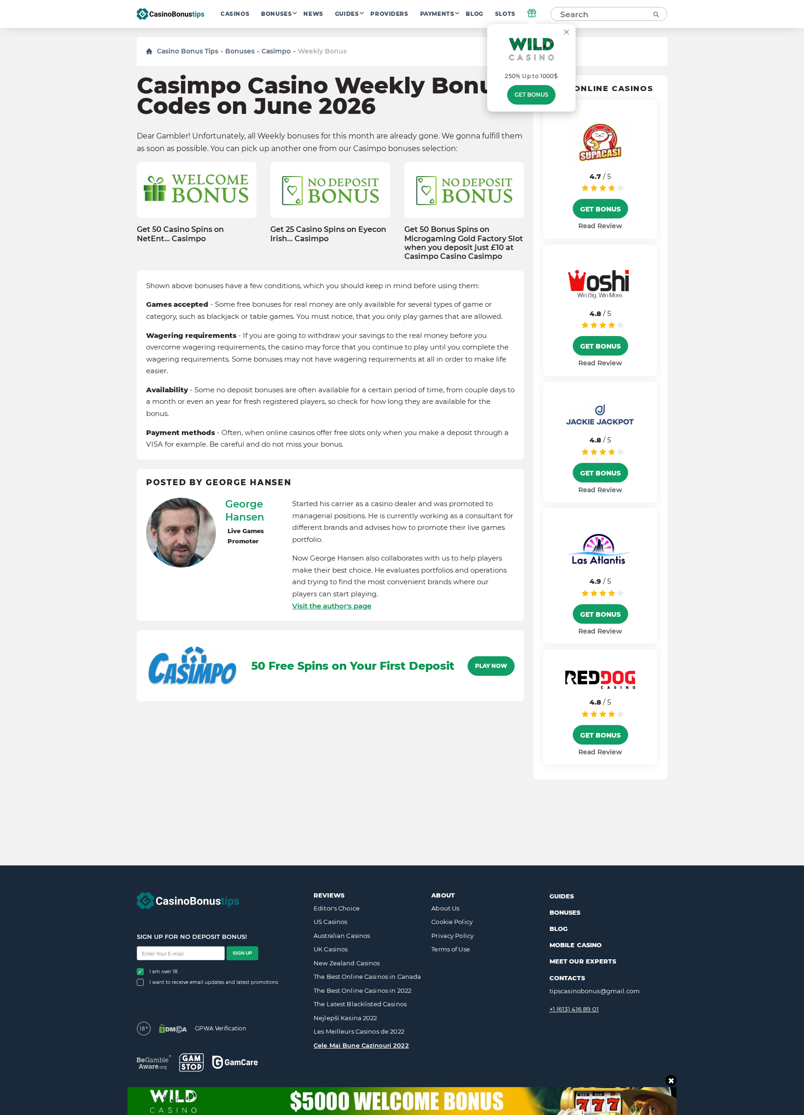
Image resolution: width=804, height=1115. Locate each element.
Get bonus (531, 95)
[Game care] (235, 1062)
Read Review (600, 226)
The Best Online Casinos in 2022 (362, 990)
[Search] (655, 14)
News (313, 14)
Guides (347, 14)
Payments (437, 14)
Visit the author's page (331, 605)
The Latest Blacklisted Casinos (360, 1004)
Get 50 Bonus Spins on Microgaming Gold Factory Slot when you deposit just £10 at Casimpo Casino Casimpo (463, 243)
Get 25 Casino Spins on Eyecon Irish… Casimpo (328, 234)
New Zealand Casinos (347, 963)
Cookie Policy (452, 921)
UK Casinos (331, 949)
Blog (474, 14)
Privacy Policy (452, 935)
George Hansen (244, 510)
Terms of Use (450, 949)
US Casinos (330, 921)
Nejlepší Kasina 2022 (345, 1018)
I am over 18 (163, 972)
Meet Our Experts (582, 961)
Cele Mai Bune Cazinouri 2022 (361, 1045)
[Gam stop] (191, 1062)
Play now (491, 666)
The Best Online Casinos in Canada (367, 976)
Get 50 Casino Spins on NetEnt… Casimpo (180, 234)
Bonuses (276, 14)
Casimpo (276, 51)
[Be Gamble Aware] (154, 1062)
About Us (445, 908)
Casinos (235, 14)
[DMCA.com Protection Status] (173, 1028)
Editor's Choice (337, 908)
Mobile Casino (575, 945)
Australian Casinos (342, 935)
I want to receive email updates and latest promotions (213, 982)
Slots (505, 14)
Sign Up (242, 953)
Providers (389, 14)
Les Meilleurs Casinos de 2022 (359, 1031)
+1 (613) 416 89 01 (574, 1009)
